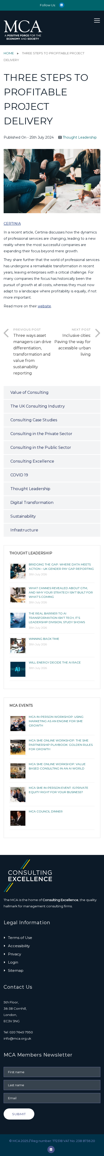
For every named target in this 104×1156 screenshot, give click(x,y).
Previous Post (32, 351)
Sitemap (15, 970)
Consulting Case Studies (33, 420)
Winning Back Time (44, 639)
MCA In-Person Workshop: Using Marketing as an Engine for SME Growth (56, 721)
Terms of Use (20, 937)
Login (13, 962)
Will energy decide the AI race (55, 662)
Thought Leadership (80, 137)
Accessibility (19, 946)
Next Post (72, 342)
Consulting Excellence (32, 461)
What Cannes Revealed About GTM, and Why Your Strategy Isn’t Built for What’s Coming (61, 592)
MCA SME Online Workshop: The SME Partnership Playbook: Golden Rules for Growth (61, 745)
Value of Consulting (29, 392)
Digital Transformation (31, 502)
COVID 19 (19, 475)
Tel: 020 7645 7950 (18, 1032)
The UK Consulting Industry (37, 406)
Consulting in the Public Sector (40, 447)
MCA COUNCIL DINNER (46, 811)
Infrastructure (24, 530)
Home (9, 53)
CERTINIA (12, 223)
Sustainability (23, 516)
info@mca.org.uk (17, 1038)
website (44, 306)
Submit (19, 1114)
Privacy (14, 954)
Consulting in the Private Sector (41, 433)
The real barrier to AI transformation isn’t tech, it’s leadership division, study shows (57, 618)
